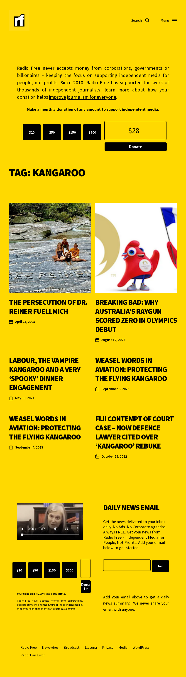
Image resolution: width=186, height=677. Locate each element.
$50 (52, 132)
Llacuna (91, 647)
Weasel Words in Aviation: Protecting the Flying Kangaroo (131, 369)
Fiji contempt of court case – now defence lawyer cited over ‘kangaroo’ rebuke (134, 432)
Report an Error (32, 655)
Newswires (50, 647)
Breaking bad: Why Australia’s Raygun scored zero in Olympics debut (136, 316)
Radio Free (28, 647)
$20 (31, 132)
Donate (135, 146)
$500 (92, 132)
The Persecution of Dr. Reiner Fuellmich (48, 307)
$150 (72, 132)
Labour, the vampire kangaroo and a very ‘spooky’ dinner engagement (45, 374)
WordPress (141, 647)
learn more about (125, 90)
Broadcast (72, 647)
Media (122, 647)
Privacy (107, 647)
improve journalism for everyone (82, 97)
